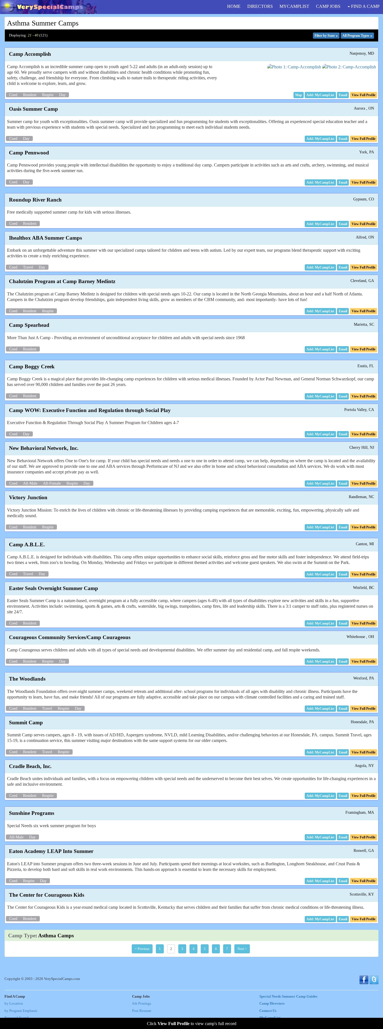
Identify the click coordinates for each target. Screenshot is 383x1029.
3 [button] (182, 949)
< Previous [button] (142, 949)
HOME (234, 6)
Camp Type (21, 935)
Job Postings (141, 1003)
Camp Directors (272, 1003)
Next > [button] (242, 949)
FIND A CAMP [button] (365, 6)
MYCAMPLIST (294, 6)
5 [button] (205, 949)
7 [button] (227, 949)
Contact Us (267, 1011)
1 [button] (160, 949)
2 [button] (171, 949)
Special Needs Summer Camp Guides (288, 996)
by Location (13, 1003)
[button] (299, 95)
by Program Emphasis (20, 1011)
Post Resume (141, 1011)
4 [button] (193, 949)
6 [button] (216, 949)
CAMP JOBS (328, 6)
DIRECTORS (260, 6)
